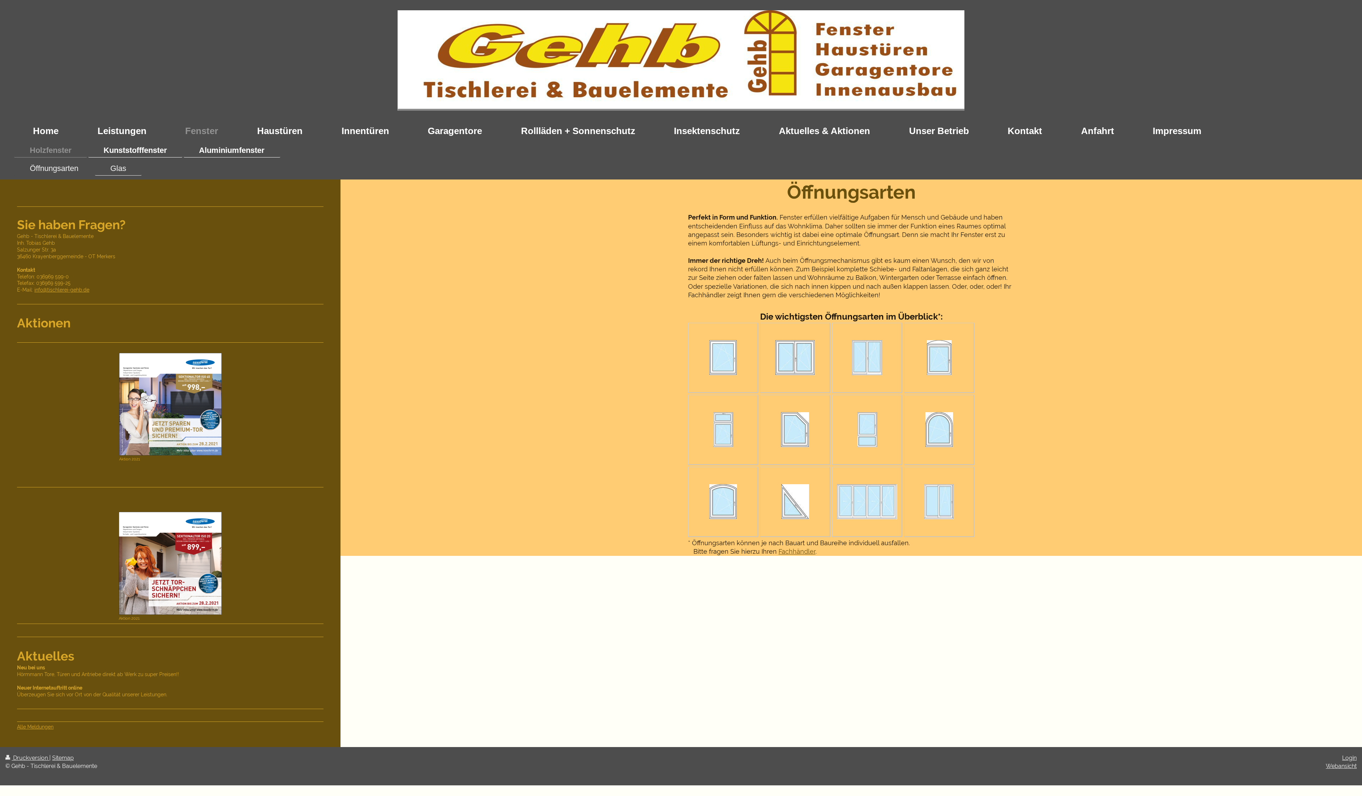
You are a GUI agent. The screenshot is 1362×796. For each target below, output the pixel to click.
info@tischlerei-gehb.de (61, 290)
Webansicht (1341, 766)
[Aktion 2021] (170, 404)
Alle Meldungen (35, 727)
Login (1349, 757)
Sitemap (63, 757)
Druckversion (30, 757)
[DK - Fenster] (723, 357)
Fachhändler (797, 551)
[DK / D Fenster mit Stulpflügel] (795, 357)
